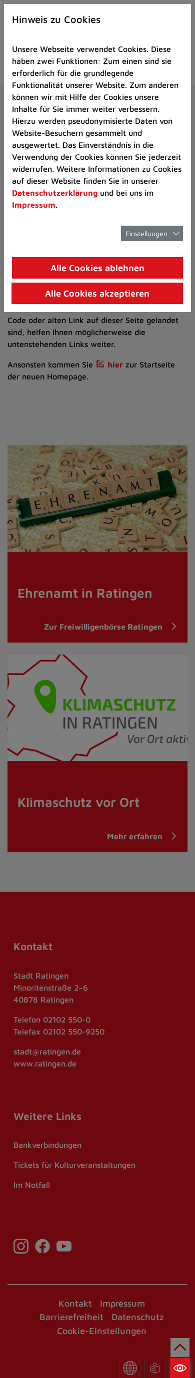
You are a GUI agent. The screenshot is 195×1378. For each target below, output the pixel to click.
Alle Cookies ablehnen (97, 268)
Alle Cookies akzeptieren (97, 293)
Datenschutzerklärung (55, 192)
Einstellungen (147, 233)
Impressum (34, 204)
